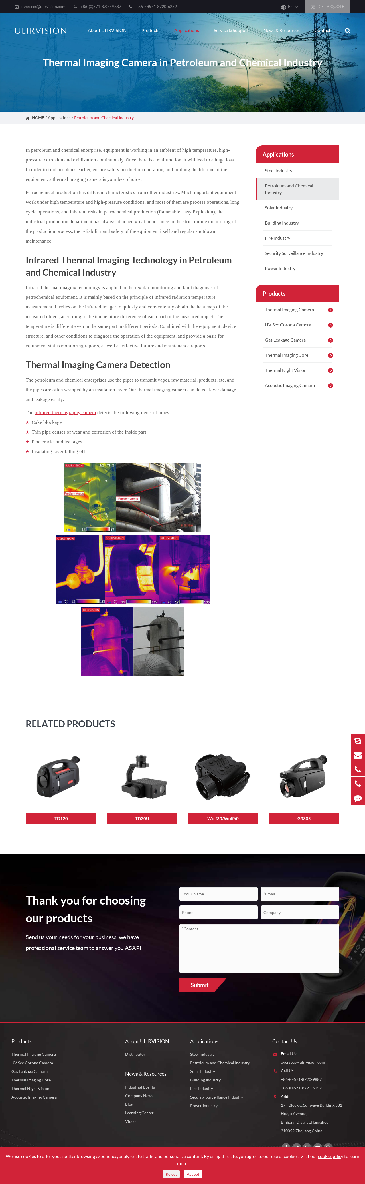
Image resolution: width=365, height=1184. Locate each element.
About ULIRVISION (107, 30)
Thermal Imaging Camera (289, 309)
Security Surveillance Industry (294, 253)
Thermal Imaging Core (286, 355)
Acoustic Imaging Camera (290, 385)
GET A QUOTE (331, 6)
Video (130, 1121)
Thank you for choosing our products (86, 909)
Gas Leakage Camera (285, 339)
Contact (322, 30)
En (290, 6)
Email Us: (289, 1053)
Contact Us (284, 1041)
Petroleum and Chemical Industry (104, 117)
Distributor (135, 1054)
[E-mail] (358, 755)
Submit (200, 984)
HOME (38, 117)
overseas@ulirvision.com (43, 6)
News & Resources (281, 30)
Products (150, 30)
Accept (193, 1174)
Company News (139, 1095)
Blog (129, 1104)
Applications (186, 30)
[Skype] (358, 741)
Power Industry (280, 268)
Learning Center (139, 1112)
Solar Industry (279, 207)
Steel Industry (278, 170)
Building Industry (282, 222)
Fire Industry (277, 238)
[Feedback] (358, 798)
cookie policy (330, 1156)
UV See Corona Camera (288, 324)
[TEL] (358, 769)
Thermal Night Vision (286, 370)
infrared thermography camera (65, 412)
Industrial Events (140, 1087)
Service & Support (231, 30)
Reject (171, 1174)
